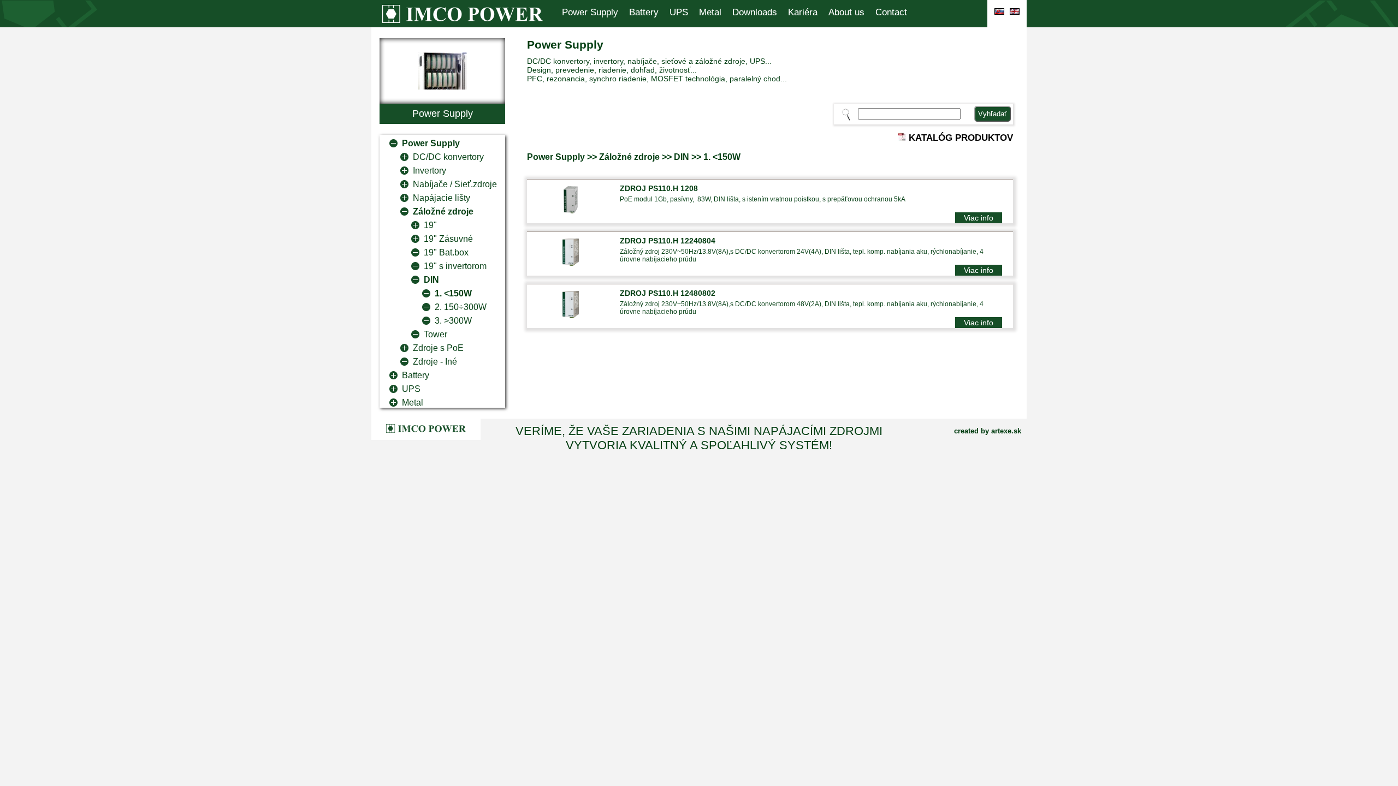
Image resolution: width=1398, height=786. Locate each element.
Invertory (429, 170)
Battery (644, 12)
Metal (710, 12)
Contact (891, 12)
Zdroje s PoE (438, 348)
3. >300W (453, 320)
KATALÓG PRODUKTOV (959, 138)
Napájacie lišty (441, 198)
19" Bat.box (446, 252)
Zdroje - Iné (435, 361)
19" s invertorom (455, 266)
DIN (431, 279)
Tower (435, 334)
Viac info (978, 217)
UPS (679, 12)
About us (846, 12)
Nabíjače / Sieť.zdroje (455, 184)
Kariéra (803, 12)
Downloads (754, 12)
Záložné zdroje (443, 211)
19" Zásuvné (448, 238)
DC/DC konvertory (448, 157)
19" (430, 225)
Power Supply (590, 12)
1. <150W (453, 293)
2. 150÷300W (461, 307)
